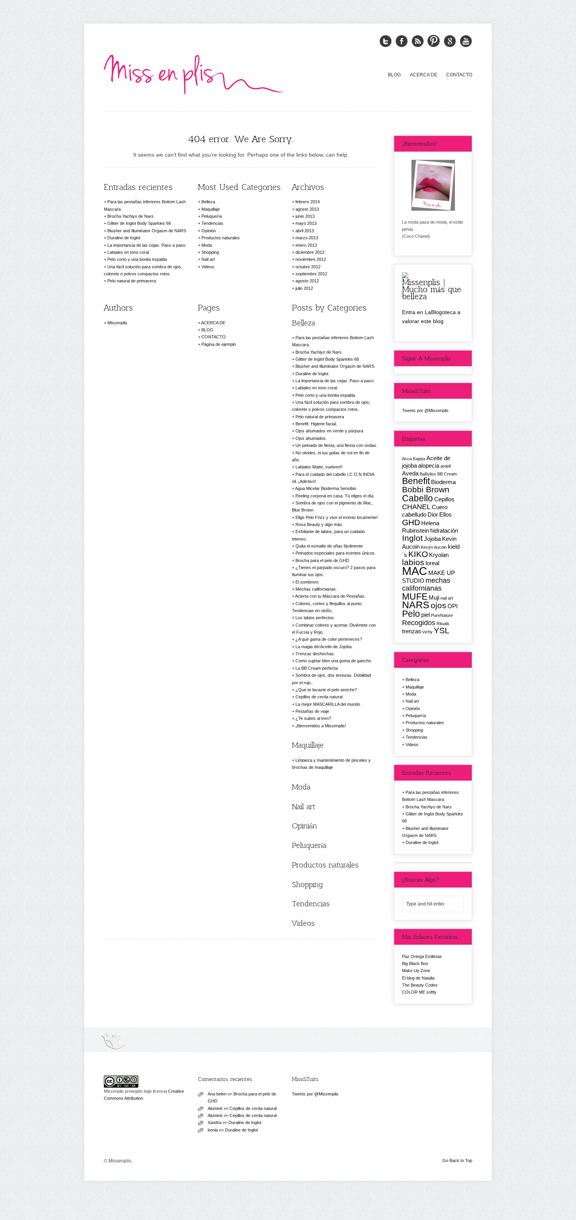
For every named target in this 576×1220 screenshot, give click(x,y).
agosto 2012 (307, 280)
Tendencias (212, 223)
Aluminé (215, 1108)
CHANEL (416, 506)
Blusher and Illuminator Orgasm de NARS (146, 230)
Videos (207, 266)
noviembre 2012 (310, 259)
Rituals (443, 623)
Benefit (416, 481)
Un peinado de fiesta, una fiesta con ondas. (336, 445)
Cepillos (444, 499)
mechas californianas (426, 584)
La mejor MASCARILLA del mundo (327, 704)
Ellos (445, 514)
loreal (432, 563)
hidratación (444, 530)
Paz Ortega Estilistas (422, 956)
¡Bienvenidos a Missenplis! (320, 725)
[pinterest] (433, 41)
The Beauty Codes (420, 985)
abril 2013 (304, 230)
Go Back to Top (457, 1160)
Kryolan (439, 554)
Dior (432, 514)
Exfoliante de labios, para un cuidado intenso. (328, 535)
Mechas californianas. (316, 589)
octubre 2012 (308, 266)
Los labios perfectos (314, 617)
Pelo (411, 614)
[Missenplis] (194, 72)
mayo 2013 (306, 223)
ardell (445, 466)
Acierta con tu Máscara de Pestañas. (330, 596)
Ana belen (217, 1094)
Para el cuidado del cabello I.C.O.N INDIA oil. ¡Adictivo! (333, 478)
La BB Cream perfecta (316, 668)
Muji (434, 597)
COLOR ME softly (419, 992)
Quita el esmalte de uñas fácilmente (329, 546)
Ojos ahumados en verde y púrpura (329, 430)
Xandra (214, 1122)
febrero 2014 (307, 201)
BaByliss (428, 474)
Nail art (208, 259)
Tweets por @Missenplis (425, 410)
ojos (438, 605)
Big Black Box (415, 963)
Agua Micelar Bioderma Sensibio (325, 488)
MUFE (414, 596)
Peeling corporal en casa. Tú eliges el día (334, 495)
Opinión (208, 230)
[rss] (417, 41)
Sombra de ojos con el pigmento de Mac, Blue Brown (332, 506)
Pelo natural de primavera (131, 280)
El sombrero (307, 582)
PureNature (442, 615)
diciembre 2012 (309, 252)
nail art (446, 598)
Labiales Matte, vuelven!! (318, 467)
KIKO (418, 553)
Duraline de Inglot (123, 237)
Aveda (410, 473)
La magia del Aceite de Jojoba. (324, 646)
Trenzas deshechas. (315, 653)
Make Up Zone (416, 970)
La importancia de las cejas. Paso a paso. (147, 245)
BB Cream (447, 474)
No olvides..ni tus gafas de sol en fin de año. (331, 456)
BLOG (394, 75)
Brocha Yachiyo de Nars (130, 216)
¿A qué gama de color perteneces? (328, 639)
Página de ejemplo (218, 344)
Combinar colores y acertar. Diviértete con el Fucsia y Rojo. (334, 628)
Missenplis (117, 322)
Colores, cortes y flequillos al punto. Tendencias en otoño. (327, 607)
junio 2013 (305, 216)
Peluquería (211, 216)
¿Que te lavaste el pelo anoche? (326, 689)
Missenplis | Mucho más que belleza (431, 289)
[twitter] (385, 41)
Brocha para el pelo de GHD (322, 560)
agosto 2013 (307, 209)
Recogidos (418, 622)
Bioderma (443, 482)
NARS (415, 605)
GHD (411, 522)
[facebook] (401, 41)
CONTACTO (459, 75)
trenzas (411, 631)
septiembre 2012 (311, 273)
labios (413, 562)
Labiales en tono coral (128, 252)
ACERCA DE (423, 75)
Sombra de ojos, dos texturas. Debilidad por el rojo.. (331, 679)
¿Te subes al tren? (313, 718)
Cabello (417, 498)
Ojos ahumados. (311, 438)
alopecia (428, 465)
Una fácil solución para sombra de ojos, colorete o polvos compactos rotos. (143, 270)
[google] (450, 41)
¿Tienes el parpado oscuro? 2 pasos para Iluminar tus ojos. (333, 571)
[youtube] (466, 41)
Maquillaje (210, 209)
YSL (441, 630)
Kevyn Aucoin (434, 547)
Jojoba (432, 538)
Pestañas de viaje (312, 711)
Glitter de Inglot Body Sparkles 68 (139, 223)
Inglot (412, 537)
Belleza (208, 201)
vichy (427, 631)
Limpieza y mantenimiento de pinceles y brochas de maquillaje (331, 764)
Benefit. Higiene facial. (316, 423)
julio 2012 (304, 288)
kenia (213, 1130)
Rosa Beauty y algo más (318, 524)
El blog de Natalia (418, 978)
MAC (414, 570)
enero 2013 (306, 245)
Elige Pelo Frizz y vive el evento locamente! (336, 517)
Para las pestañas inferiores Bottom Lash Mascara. (145, 205)
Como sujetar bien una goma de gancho (333, 660)
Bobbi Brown (425, 489)
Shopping (210, 252)
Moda (206, 245)
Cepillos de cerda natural (318, 696)
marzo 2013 (306, 237)
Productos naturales (220, 237)
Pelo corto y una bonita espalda (137, 259)
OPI (452, 606)
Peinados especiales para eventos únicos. (335, 553)
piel (425, 614)
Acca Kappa (413, 458)
